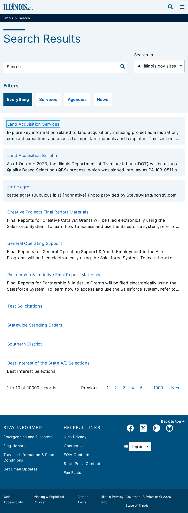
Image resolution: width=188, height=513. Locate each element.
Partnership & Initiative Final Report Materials (53, 274)
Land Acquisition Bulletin (32, 155)
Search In (143, 54)
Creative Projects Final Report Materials (47, 212)
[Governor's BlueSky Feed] (169, 428)
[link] (130, 428)
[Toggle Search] (122, 66)
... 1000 (156, 387)
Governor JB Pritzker (141, 497)
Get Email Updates (20, 469)
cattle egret (19, 186)
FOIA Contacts (77, 454)
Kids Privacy (75, 437)
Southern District (24, 344)
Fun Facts (72, 472)
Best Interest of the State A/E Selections (48, 363)
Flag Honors (14, 445)
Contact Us (74, 445)
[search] (170, 7)
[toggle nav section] (182, 7)
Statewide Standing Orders (34, 325)
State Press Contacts (83, 463)
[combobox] (140, 446)
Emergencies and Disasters (28, 437)
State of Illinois (136, 505)
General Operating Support (34, 243)
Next (176, 387)
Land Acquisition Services (33, 124)
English (137, 446)
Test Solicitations (24, 306)
